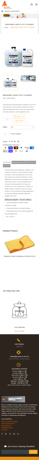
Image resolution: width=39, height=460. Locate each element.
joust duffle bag (19, 327)
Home (6, 27)
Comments (21, 162)
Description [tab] (7, 162)
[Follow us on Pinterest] (18, 141)
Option (5, 127)
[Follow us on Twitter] (12, 141)
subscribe (33, 452)
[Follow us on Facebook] (9, 141)
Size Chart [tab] (6, 165)
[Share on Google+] (15, 141)
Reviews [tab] (14, 162)
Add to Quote (19, 120)
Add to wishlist (16, 134)
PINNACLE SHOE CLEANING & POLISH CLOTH (19, 256)
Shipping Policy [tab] (31, 162)
